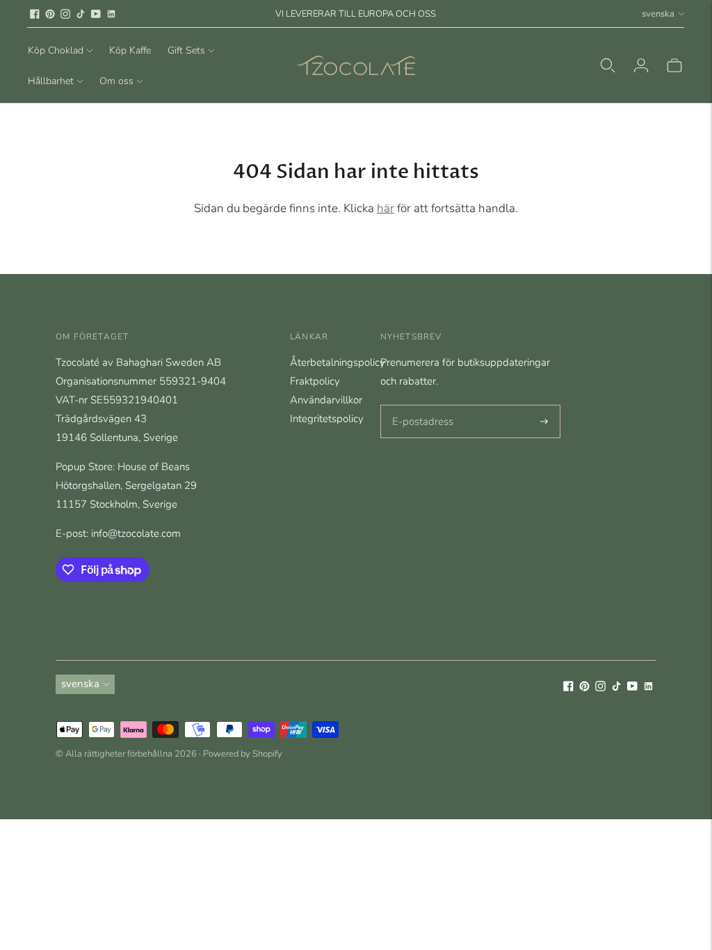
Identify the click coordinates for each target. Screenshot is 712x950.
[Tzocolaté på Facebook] (35, 14)
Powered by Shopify (242, 754)
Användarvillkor (326, 400)
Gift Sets (186, 50)
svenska (658, 14)
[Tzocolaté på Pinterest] (50, 14)
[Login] (641, 65)
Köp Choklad (55, 50)
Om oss (116, 81)
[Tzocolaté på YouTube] (96, 14)
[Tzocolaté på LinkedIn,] (111, 14)
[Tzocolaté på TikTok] (81, 14)
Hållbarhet (51, 81)
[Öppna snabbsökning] (607, 65)
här (385, 208)
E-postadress (419, 405)
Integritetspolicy (327, 419)
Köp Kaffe (130, 50)
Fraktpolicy (315, 381)
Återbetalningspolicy (337, 362)
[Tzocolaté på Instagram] (65, 14)
